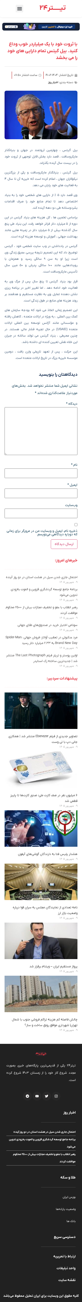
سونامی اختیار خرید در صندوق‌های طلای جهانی (47, 625)
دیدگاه (71, 404)
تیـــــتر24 (52, 8)
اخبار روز (53, 82)
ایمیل (72, 485)
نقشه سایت (67, 1280)
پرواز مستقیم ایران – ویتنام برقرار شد (53, 966)
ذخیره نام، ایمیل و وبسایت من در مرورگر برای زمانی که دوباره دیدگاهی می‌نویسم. (42, 532)
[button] (19, 8)
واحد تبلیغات (66, 1268)
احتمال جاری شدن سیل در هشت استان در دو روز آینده (41, 577)
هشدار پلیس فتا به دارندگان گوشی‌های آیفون (47, 854)
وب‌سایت (71, 505)
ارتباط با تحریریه (64, 1256)
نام (74, 465)
